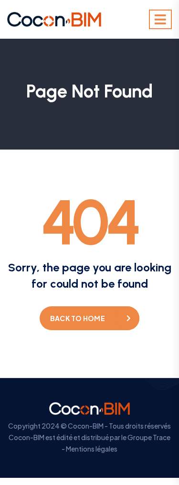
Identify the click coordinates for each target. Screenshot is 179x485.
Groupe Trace (148, 437)
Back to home (77, 318)
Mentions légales (91, 448)
